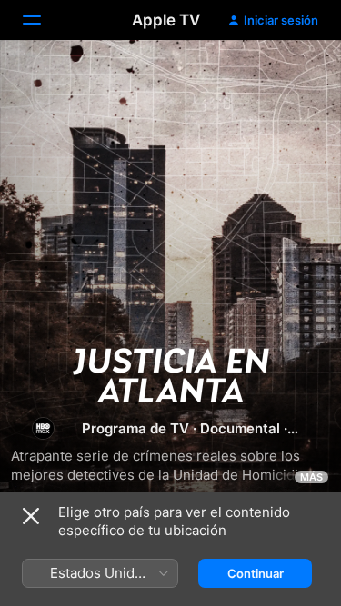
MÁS (311, 477)
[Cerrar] (31, 516)
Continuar (255, 573)
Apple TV (166, 20)
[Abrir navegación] (43, 20)
